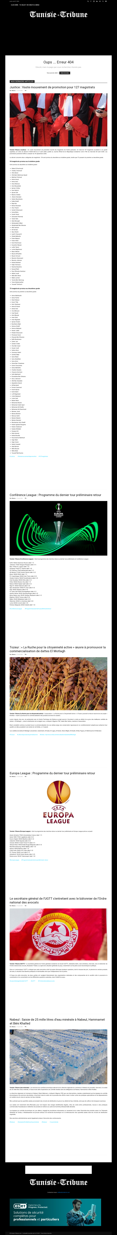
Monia (13, 90)
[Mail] (100, 1)
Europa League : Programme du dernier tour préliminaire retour (52, 773)
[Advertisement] (58, 1170)
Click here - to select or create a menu (25, 5)
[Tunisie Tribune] (58, 14)
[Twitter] (103, 1)
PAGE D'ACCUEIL (65, 73)
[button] (88, 1)
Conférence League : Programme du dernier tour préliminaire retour (55, 495)
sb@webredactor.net (63, 1192)
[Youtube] (106, 1)
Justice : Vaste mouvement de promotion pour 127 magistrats (52, 87)
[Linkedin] (97, 1)
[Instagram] (94, 1)
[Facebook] (90, 1)
